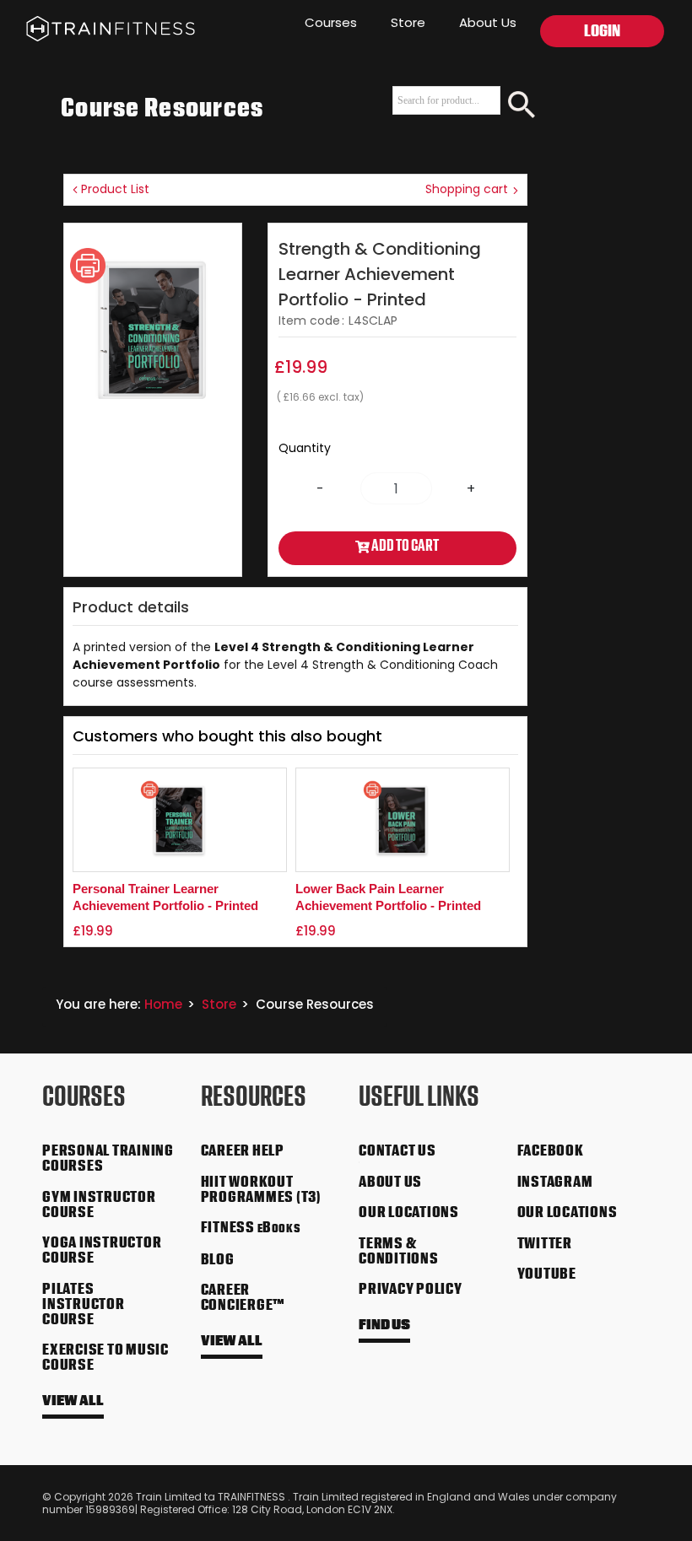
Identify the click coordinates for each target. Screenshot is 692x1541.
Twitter (544, 1245)
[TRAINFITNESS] (97, 25)
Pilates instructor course (83, 1305)
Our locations (409, 1213)
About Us (487, 22)
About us (390, 1183)
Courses (331, 22)
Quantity (304, 447)
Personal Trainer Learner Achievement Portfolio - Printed (165, 896)
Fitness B (251, 1229)
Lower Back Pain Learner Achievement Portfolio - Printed (388, 896)
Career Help (242, 1152)
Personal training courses (108, 1160)
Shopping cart (468, 189)
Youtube (546, 1275)
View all (73, 1402)
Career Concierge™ (243, 1299)
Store (408, 22)
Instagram (555, 1183)
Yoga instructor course (101, 1252)
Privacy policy (410, 1290)
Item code (309, 320)
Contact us (397, 1152)
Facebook (550, 1152)
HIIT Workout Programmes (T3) (261, 1191)
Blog (218, 1261)
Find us (384, 1326)
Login (602, 32)
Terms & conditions (399, 1252)
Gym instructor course (99, 1206)
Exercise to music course (105, 1359)
